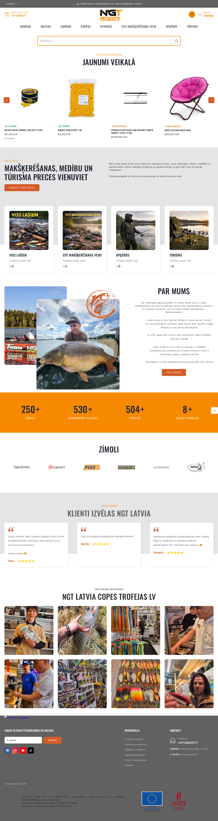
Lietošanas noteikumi (136, 744)
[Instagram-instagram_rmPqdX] (189, 630)
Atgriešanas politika (135, 755)
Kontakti (129, 765)
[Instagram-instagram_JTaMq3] (82, 683)
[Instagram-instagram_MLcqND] (135, 683)
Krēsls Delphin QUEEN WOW (124, 130)
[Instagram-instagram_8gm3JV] (135, 630)
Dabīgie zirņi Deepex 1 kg (16, 130)
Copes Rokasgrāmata (136, 760)
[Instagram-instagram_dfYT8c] (189, 683)
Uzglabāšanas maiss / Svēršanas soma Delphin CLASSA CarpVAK (188, 131)
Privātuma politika (134, 739)
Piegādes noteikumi (135, 749)
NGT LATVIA (20, 783)
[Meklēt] (176, 41)
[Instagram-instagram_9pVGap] (28, 630)
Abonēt (52, 740)
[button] (85, 26)
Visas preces (174, 372)
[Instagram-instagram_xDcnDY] (82, 630)
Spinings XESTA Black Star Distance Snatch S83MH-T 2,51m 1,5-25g (79, 131)
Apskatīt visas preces (22, 187)
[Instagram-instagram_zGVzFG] (28, 683)
